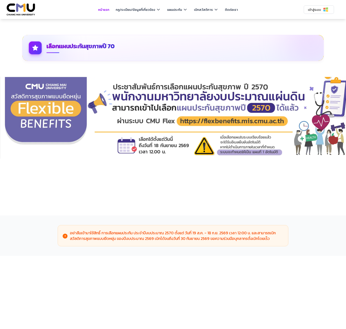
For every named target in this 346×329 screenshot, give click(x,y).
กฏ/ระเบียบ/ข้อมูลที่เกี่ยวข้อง (135, 9)
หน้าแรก (103, 9)
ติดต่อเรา (231, 9)
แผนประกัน (174, 9)
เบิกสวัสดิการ (203, 9)
